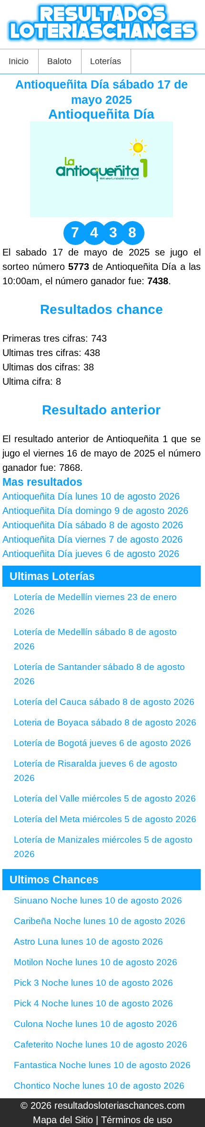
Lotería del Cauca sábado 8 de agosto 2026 (104, 702)
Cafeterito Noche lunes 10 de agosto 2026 (100, 1044)
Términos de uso (136, 1120)
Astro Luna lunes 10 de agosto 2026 (88, 942)
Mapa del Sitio (63, 1120)
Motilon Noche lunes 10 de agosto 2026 (95, 962)
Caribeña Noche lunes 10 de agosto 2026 (99, 921)
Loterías (105, 61)
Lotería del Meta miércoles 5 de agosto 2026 (105, 819)
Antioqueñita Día (101, 114)
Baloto (59, 61)
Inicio (19, 61)
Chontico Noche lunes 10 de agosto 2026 (99, 1086)
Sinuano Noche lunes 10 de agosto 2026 (98, 900)
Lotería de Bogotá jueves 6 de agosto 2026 (102, 743)
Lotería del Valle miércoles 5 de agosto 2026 (105, 798)
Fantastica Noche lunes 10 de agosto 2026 (102, 1065)
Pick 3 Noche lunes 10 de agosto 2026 (93, 983)
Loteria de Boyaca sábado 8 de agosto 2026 (105, 722)
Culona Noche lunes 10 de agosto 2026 (95, 1024)
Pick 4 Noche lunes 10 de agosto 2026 (93, 1003)
